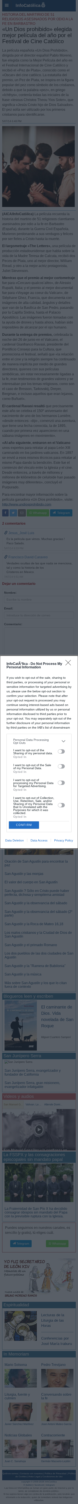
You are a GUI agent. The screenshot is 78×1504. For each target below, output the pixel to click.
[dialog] (39, 752)
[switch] (61, 751)
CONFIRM (24, 825)
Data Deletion (14, 840)
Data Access (39, 840)
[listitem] (39, 741)
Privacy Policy (63, 840)
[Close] (69, 664)
